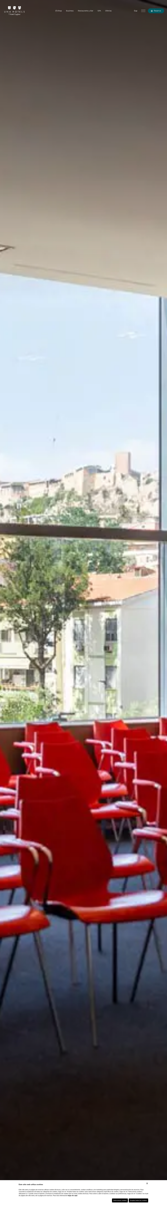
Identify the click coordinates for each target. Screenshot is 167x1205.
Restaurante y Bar (85, 11)
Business (70, 11)
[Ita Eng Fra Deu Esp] (136, 10)
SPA (99, 11)
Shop (59, 11)
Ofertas (108, 11)
